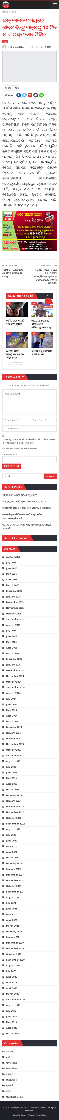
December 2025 (15, 602)
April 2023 (11, 783)
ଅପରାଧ (9, 1051)
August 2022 (13, 829)
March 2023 (12, 789)
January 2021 (13, 936)
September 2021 (15, 891)
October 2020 (13, 954)
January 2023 (13, 800)
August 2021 (13, 897)
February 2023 (14, 795)
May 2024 (11, 710)
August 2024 (13, 693)
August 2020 (13, 965)
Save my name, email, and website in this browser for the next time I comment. (29, 441)
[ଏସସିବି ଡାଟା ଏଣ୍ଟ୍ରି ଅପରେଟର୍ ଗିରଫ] (17, 309)
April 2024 (11, 715)
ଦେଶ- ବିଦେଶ (12, 1068)
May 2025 (11, 641)
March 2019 (12, 1033)
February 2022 (14, 863)
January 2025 (13, 664)
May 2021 (11, 914)
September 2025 (15, 619)
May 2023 (11, 778)
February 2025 (14, 658)
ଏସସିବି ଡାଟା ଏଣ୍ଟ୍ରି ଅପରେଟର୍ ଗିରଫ (19, 495)
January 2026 (13, 596)
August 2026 (13, 556)
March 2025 (12, 653)
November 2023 (15, 744)
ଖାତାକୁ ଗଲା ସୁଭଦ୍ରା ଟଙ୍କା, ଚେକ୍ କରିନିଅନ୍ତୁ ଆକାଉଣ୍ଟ (26, 507)
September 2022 (15, 823)
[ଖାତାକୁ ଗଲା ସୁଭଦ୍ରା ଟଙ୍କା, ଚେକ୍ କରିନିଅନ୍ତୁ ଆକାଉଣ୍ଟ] (42, 309)
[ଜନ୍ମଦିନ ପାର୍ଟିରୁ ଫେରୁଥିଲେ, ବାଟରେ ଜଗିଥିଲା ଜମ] (17, 340)
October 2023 (13, 749)
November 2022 (15, 812)
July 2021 (11, 903)
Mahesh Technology (37, 1115)
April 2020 (11, 988)
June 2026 (11, 568)
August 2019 (13, 1005)
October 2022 (13, 817)
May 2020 (11, 982)
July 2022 (11, 834)
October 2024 (13, 681)
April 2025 (11, 647)
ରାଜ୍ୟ (5, 42)
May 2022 (11, 846)
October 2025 (13, 613)
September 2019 (15, 999)
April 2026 (11, 579)
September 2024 (15, 687)
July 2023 (11, 766)
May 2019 (11, 1022)
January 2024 (13, 732)
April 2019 (11, 1027)
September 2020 (15, 959)
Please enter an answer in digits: (19, 448)
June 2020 (11, 976)
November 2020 (15, 948)
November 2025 (15, 607)
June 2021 (11, 908)
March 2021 (12, 925)
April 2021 (11, 920)
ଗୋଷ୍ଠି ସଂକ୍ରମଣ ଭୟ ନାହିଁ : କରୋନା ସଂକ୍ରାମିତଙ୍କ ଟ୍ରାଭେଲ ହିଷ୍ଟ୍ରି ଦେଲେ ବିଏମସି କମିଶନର (45, 276)
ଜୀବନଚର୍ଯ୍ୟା (11, 1062)
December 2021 (15, 874)
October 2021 (13, 885)
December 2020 (15, 942)
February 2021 (14, 931)
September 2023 (15, 755)
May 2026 (11, 573)
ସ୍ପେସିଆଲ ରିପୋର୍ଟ (14, 1096)
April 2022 (11, 852)
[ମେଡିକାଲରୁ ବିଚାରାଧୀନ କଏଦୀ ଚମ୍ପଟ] (42, 340)
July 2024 (11, 698)
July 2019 (11, 1010)
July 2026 (11, 562)
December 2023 (15, 738)
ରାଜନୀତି (9, 1085)
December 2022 (15, 806)
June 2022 (11, 840)
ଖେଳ (8, 1056)
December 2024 (15, 670)
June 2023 (11, 772)
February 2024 (14, 727)
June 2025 (11, 636)
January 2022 (13, 868)
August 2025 (13, 625)
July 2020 (11, 971)
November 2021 (15, 880)
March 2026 (12, 585)
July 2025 (11, 630)
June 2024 (11, 704)
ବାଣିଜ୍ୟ (10, 1074)
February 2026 (14, 590)
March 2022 (12, 857)
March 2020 (12, 993)
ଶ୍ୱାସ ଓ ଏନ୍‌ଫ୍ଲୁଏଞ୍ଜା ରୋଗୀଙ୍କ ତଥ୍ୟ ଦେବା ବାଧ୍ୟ (12, 273)
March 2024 (12, 721)
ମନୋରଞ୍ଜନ (11, 1079)
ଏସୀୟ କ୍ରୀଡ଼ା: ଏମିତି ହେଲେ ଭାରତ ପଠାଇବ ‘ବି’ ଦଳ (24, 501)
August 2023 (13, 761)
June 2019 (11, 1016)
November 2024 (15, 676)
